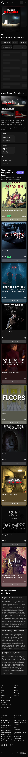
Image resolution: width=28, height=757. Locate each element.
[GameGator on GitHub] (13, 745)
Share (24, 42)
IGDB (21, 753)
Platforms (4, 145)
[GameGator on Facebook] (4, 745)
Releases (4, 157)
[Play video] (14, 102)
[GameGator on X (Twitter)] (8, 745)
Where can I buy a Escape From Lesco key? (12, 598)
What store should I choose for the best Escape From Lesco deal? (12, 653)
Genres (4, 133)
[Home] (2, 2)
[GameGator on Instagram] (2, 745)
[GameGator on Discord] (11, 745)
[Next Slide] (24, 102)
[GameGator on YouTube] (6, 745)
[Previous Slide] (4, 102)
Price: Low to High (19, 47)
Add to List (7, 42)
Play (16, 42)
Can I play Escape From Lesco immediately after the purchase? (13, 631)
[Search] (21, 2)
